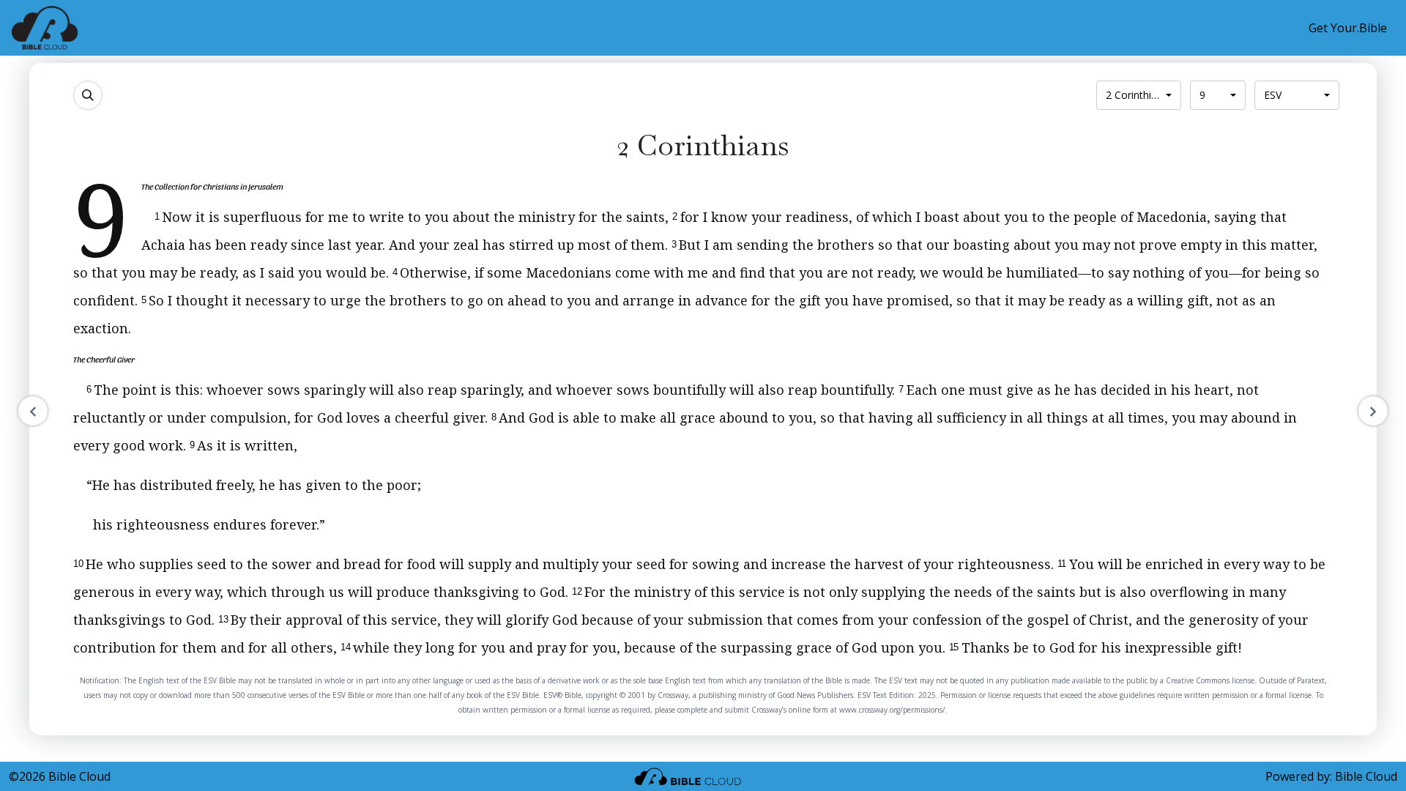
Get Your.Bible (1348, 28)
